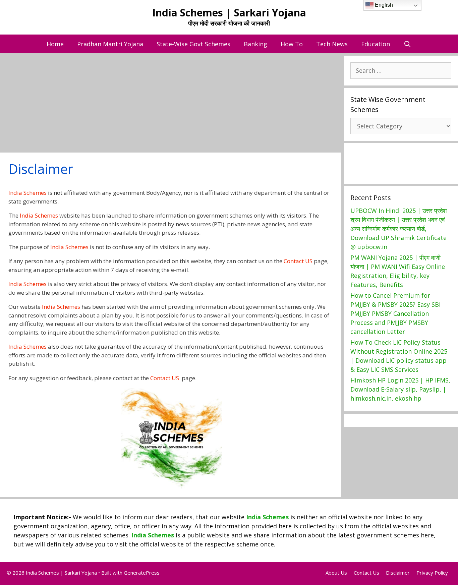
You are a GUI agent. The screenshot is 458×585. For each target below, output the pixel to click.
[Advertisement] (201, 103)
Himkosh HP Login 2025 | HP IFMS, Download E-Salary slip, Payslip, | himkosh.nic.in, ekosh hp (400, 389)
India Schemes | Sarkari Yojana (229, 12)
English (383, 5)
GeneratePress (142, 572)
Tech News (332, 44)
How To (292, 44)
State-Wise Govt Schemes (193, 44)
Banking (255, 44)
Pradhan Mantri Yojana (110, 44)
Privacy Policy (432, 572)
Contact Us (366, 572)
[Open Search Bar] (407, 44)
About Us (336, 572)
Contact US (298, 261)
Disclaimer (398, 572)
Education (375, 44)
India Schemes (27, 192)
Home (55, 44)
